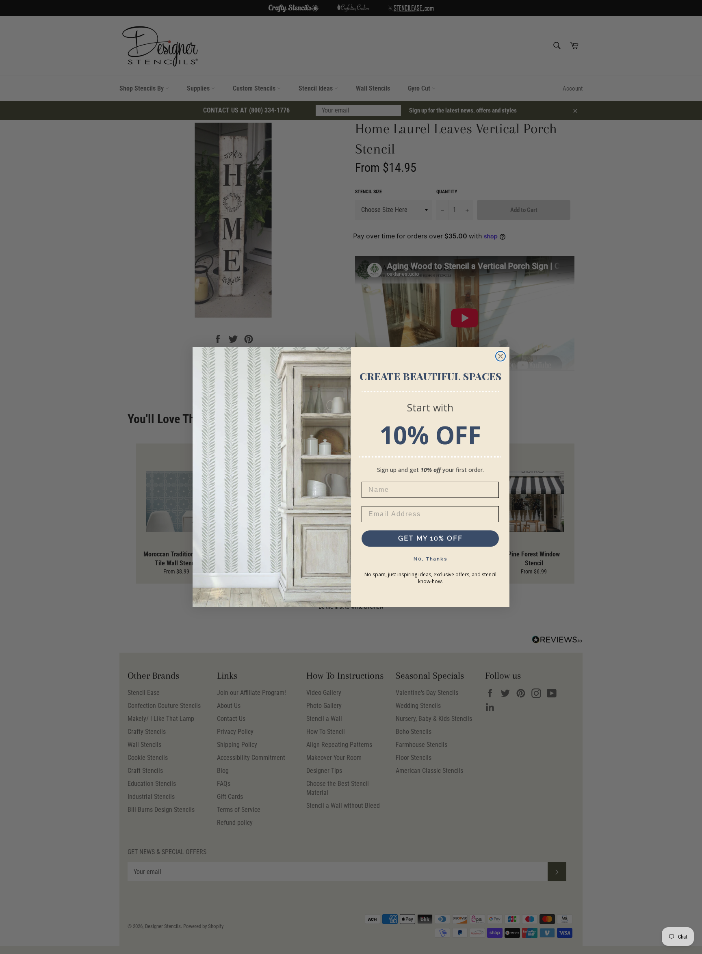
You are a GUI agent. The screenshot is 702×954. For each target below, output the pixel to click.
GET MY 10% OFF (430, 538)
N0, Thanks (430, 559)
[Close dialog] (500, 356)
